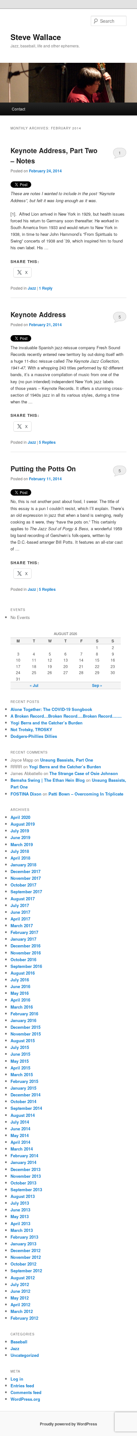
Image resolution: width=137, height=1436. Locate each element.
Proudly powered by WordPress (68, 1424)
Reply (46, 288)
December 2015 (25, 1027)
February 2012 (24, 1318)
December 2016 (25, 946)
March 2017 (22, 925)
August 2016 (23, 973)
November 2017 (26, 878)
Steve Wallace (36, 36)
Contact (18, 108)
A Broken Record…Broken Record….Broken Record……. (66, 716)
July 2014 (20, 1122)
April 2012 (20, 1304)
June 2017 (20, 912)
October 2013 (23, 1183)
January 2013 (23, 1244)
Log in (17, 1379)
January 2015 (23, 1088)
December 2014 (25, 1095)
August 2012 (23, 1278)
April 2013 (20, 1223)
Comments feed (26, 1392)
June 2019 (20, 837)
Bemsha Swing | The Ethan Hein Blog (48, 780)
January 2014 (23, 1162)
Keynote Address (38, 314)
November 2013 (26, 1176)
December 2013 (25, 1169)
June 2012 (20, 1291)
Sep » (97, 685)
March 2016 (22, 1007)
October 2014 (23, 1101)
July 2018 (20, 851)
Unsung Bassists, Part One (66, 760)
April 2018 (20, 858)
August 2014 (23, 1115)
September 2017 (26, 891)
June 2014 (20, 1129)
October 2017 (23, 885)
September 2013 (26, 1189)
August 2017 (23, 898)
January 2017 (23, 939)
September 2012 (26, 1270)
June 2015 (20, 1054)
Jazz (32, 288)
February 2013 (24, 1237)
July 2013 (20, 1203)
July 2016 (20, 980)
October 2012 (23, 1264)
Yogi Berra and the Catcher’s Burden (47, 723)
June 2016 (20, 986)
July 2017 (20, 905)
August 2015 (23, 1040)
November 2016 (26, 953)
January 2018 (23, 865)
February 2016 (24, 1014)
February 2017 (24, 932)
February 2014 (24, 1155)
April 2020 (20, 817)
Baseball (19, 1342)
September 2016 (26, 966)
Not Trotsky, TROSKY (31, 729)
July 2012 (20, 1284)
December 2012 (25, 1250)
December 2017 (25, 871)
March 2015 (22, 1074)
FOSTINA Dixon (26, 794)
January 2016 (23, 1020)
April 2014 (20, 1142)
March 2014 (22, 1149)
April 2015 (20, 1068)
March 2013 (22, 1230)
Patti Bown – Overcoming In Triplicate (85, 794)
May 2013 (20, 1216)
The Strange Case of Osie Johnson (83, 773)
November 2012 (26, 1257)
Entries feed (22, 1385)
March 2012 (22, 1311)
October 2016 (23, 959)
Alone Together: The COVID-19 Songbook (51, 709)
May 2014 (20, 1135)
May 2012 (20, 1298)
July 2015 (20, 1047)
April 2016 (20, 1000)
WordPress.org (25, 1399)
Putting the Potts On (43, 468)
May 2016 (20, 993)
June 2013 (20, 1210)
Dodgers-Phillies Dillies (34, 736)
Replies (47, 442)
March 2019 (22, 844)
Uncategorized (25, 1355)
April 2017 (20, 919)
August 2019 (23, 824)
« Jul (34, 685)
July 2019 (20, 831)
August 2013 (23, 1196)
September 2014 (26, 1108)
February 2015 (24, 1081)
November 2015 (26, 1034)
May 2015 (20, 1061)
